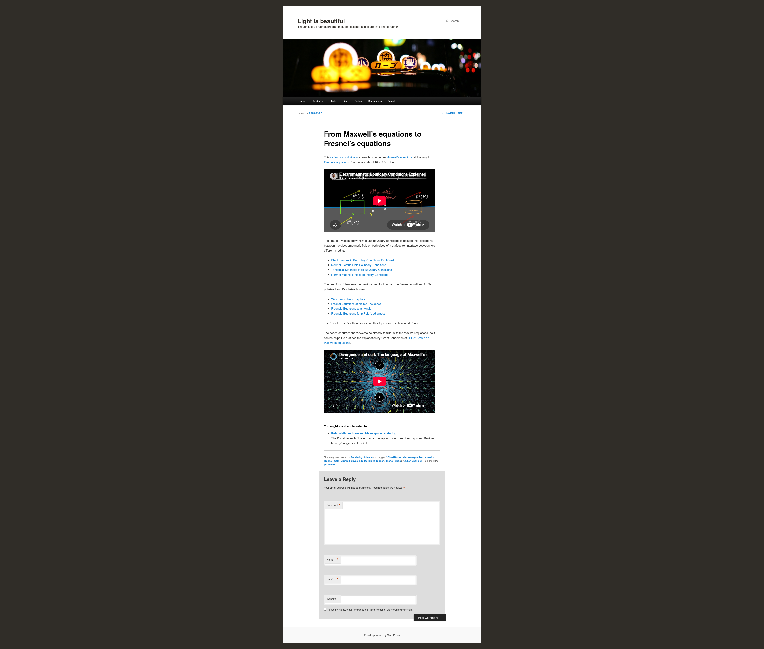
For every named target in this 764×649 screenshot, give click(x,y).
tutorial (389, 461)
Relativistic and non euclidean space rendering (363, 433)
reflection (366, 461)
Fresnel (328, 461)
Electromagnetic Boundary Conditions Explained (362, 260)
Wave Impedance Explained (349, 299)
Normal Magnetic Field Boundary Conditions (359, 274)
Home (302, 101)
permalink (329, 464)
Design (358, 101)
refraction (378, 461)
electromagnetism (413, 457)
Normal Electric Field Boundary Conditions (358, 265)
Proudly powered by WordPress (382, 635)
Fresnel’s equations (336, 162)
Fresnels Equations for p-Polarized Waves (358, 313)
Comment (333, 505)
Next (462, 113)
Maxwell (345, 461)
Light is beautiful (321, 21)
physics (355, 461)
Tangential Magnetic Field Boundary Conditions (361, 269)
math (336, 461)
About (391, 101)
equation (429, 457)
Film (345, 101)
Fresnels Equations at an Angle (351, 308)
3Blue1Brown (393, 457)
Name (333, 559)
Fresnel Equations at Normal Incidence (356, 304)
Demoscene (375, 101)
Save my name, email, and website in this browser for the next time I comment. (371, 609)
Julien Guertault (413, 461)
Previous (448, 113)
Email (333, 579)
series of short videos (344, 157)
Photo (332, 101)
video (398, 461)
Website (331, 599)
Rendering (317, 101)
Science (368, 457)
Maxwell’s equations (399, 157)
